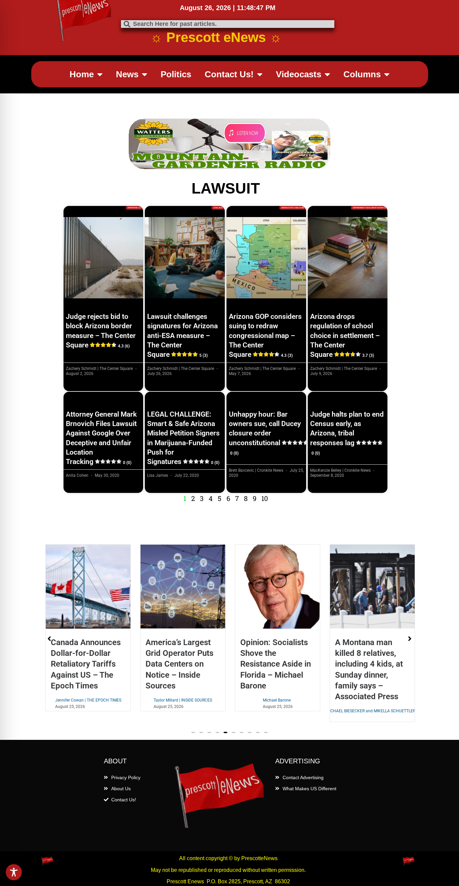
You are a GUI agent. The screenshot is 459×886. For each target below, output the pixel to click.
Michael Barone (276, 700)
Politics (176, 74)
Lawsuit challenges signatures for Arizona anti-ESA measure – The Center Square (182, 335)
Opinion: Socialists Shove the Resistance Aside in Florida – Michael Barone (275, 664)
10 (264, 498)
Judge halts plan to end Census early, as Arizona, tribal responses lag (347, 433)
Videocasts (298, 74)
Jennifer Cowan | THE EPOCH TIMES (87, 700)
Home (82, 74)
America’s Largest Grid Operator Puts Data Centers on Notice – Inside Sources (179, 664)
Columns (362, 74)
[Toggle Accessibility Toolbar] (14, 872)
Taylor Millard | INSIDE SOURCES (182, 700)
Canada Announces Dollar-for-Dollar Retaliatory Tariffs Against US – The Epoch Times (85, 664)
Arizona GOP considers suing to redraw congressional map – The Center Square (265, 335)
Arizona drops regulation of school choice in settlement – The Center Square (345, 335)
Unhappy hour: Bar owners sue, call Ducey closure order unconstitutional (265, 433)
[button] (193, 732)
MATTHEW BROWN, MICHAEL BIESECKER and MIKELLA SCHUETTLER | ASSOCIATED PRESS (371, 711)
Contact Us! (229, 74)
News (127, 74)
